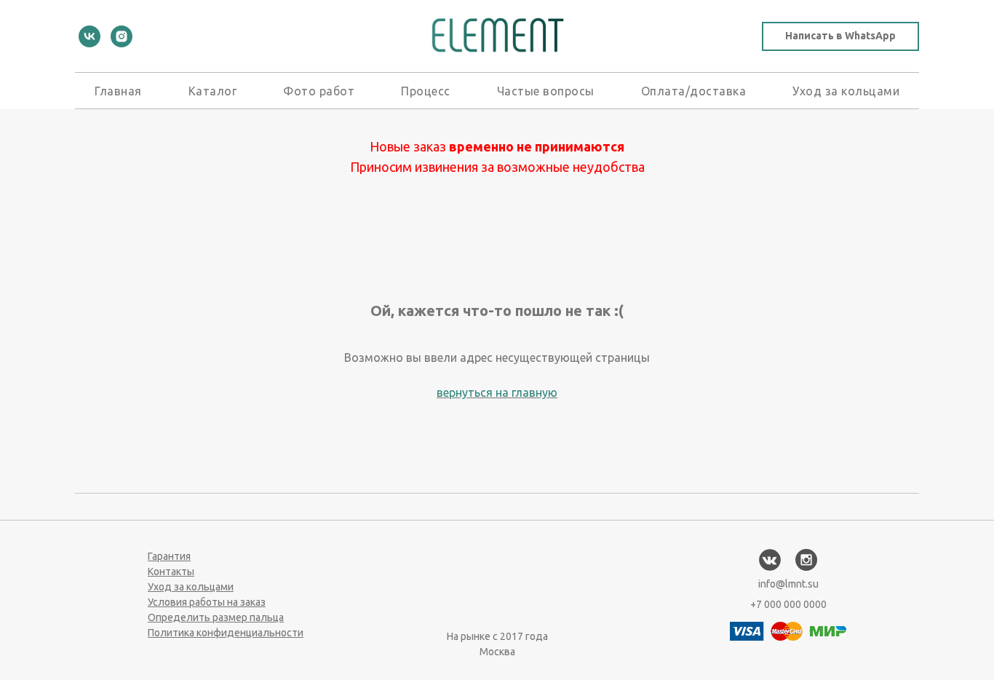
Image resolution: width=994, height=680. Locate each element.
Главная (118, 91)
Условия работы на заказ (207, 602)
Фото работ (318, 91)
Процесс (425, 91)
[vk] (89, 36)
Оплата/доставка (694, 91)
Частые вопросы (546, 91)
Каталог (212, 91)
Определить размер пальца (216, 617)
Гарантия (169, 556)
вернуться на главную (497, 392)
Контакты (171, 571)
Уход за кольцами (845, 91)
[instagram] (121, 36)
